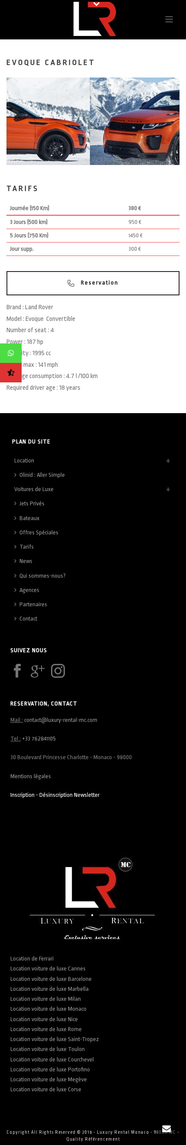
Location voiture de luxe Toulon (47, 1049)
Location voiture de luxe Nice (44, 1019)
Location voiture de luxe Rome (46, 1029)
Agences (29, 590)
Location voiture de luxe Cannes (48, 968)
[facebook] (17, 671)
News (25, 561)
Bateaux (29, 518)
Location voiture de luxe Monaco (48, 1009)
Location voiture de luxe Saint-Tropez (54, 1039)
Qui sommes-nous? (42, 575)
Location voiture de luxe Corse (45, 1089)
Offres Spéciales (38, 532)
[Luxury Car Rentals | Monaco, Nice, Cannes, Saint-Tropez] (93, 19)
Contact (28, 618)
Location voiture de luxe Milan (45, 999)
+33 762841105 (39, 738)
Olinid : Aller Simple (42, 475)
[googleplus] (38, 671)
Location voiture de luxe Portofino (50, 1069)
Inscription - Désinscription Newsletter (54, 795)
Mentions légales (30, 776)
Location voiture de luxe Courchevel (52, 1059)
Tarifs (26, 546)
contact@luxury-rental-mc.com (60, 720)
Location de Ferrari (32, 958)
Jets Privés (32, 503)
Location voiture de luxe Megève (48, 1079)
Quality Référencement (93, 1139)
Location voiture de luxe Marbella (49, 989)
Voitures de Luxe (34, 489)
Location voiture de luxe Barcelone (51, 979)
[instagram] (58, 671)
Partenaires (33, 604)
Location (24, 460)
